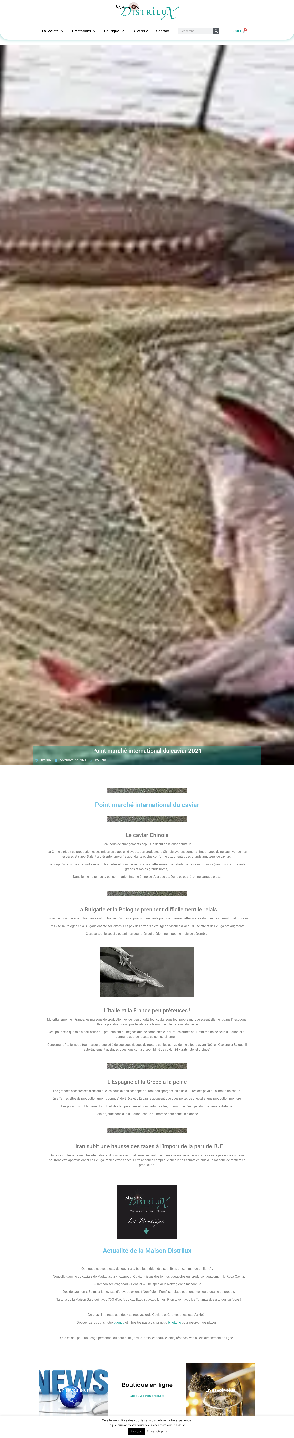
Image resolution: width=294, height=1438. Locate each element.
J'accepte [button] (137, 1431)
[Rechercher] (216, 31)
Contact (162, 31)
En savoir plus (157, 1431)
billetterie (174, 1322)
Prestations (81, 31)
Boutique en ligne (147, 1384)
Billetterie (140, 31)
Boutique (111, 31)
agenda (119, 1322)
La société (50, 31)
